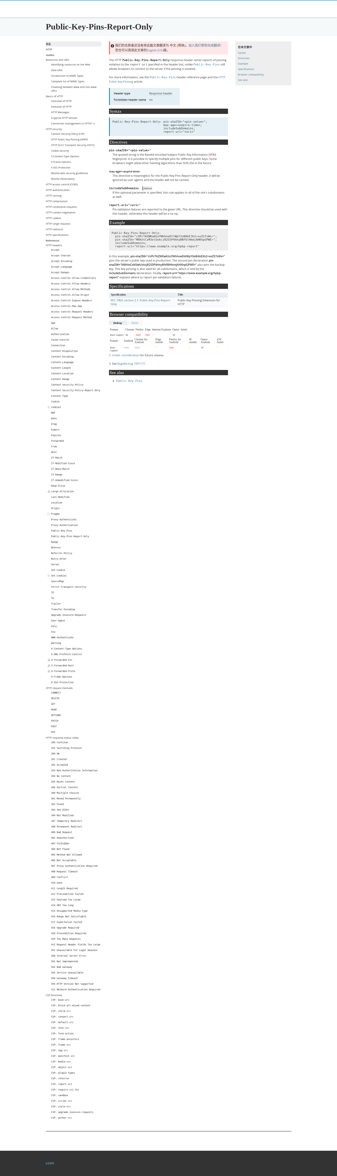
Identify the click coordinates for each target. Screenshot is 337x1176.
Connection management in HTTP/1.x (73, 123)
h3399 (50, 1163)
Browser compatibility (251, 74)
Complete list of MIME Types (67, 81)
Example (243, 63)
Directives (244, 58)
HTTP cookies (53, 218)
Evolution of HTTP (61, 106)
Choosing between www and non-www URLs (74, 88)
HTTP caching (54, 195)
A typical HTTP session (64, 118)
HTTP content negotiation (60, 212)
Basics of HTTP (54, 96)
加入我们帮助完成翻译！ (206, 45)
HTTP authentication (58, 190)
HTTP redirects (54, 229)
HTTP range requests (58, 223)
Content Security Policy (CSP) (67, 133)
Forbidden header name (130, 100)
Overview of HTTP (61, 101)
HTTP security (54, 129)
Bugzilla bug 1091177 (131, 364)
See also (243, 80)
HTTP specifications (57, 235)
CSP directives (54, 995)
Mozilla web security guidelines (69, 173)
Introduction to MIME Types (67, 75)
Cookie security (60, 150)
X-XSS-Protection (60, 167)
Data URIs (56, 70)
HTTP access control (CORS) (62, 184)
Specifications (246, 69)
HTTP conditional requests (61, 206)
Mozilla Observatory (63, 178)
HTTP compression (57, 201)
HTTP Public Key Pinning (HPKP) (69, 139)
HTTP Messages (60, 112)
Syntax (242, 52)
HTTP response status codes (62, 737)
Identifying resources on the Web (70, 64)
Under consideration (126, 355)
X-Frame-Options (61, 162)
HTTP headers (54, 245)
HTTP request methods (59, 688)
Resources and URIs (57, 59)
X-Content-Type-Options (65, 156)
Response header (160, 93)
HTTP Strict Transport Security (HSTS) (72, 145)
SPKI (212, 155)
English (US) (155, 50)
